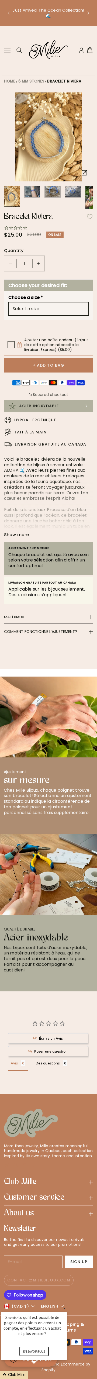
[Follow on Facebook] (15, 1165)
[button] (8, 13)
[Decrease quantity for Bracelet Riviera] (10, 263)
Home (9, 81)
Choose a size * (25, 297)
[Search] (19, 50)
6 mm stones (31, 81)
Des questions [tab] (48, 1063)
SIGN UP (78, 1261)
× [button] (64, 1308)
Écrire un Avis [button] (51, 1038)
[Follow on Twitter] (6, 1165)
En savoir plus (34, 1351)
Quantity (13, 250)
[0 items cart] (89, 50)
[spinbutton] (24, 263)
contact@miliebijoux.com (38, 1280)
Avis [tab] (14, 1063)
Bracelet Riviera (64, 81)
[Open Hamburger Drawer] (7, 50)
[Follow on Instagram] (24, 1165)
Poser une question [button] (51, 1051)
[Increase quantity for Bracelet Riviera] (38, 263)
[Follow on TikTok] (33, 1165)
